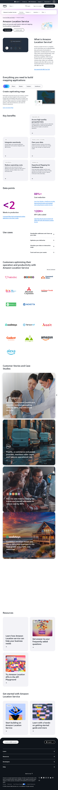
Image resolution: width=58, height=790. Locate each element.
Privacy (4, 784)
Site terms (9, 784)
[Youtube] (50, 778)
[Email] (39, 780)
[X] (39, 778)
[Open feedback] (56, 395)
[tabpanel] (29, 99)
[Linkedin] (43, 778)
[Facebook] (41, 778)
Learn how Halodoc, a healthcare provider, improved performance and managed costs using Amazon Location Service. (44, 203)
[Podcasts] (52, 778)
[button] (49, 6)
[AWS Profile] (54, 2)
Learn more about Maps (8, 107)
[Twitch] (48, 778)
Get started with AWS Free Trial (42, 69)
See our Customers (51, 269)
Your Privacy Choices (17, 784)
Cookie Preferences (31, 784)
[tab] (6, 86)
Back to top (28, 773)
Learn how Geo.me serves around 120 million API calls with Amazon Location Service (44, 220)
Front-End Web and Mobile (9, 17)
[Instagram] (46, 778)
